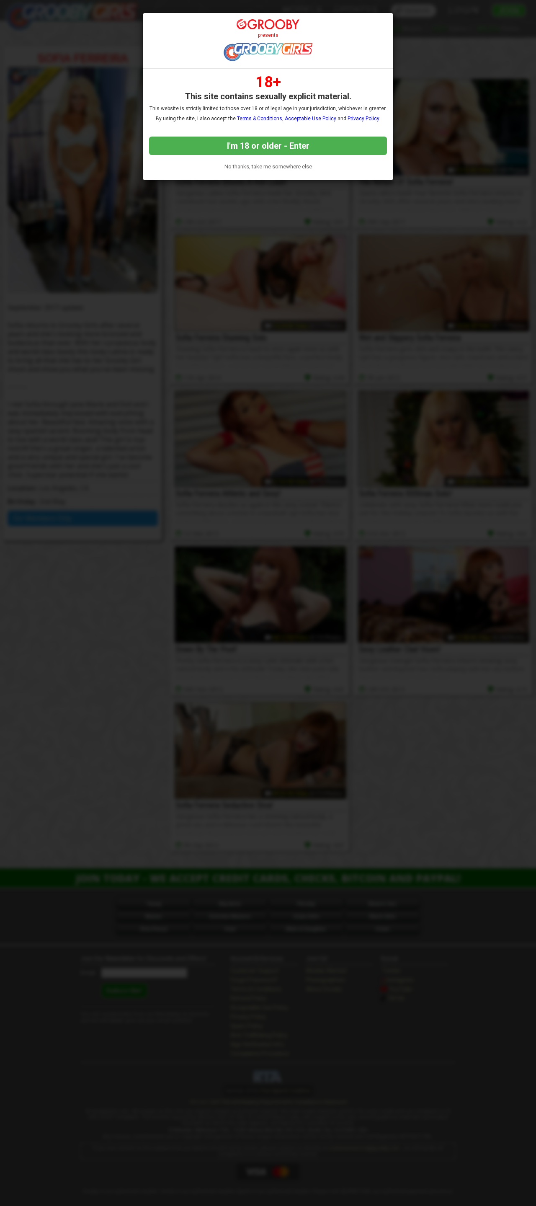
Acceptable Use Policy (310, 118)
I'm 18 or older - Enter (268, 146)
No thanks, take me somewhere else (268, 166)
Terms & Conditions (259, 118)
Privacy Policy (363, 118)
